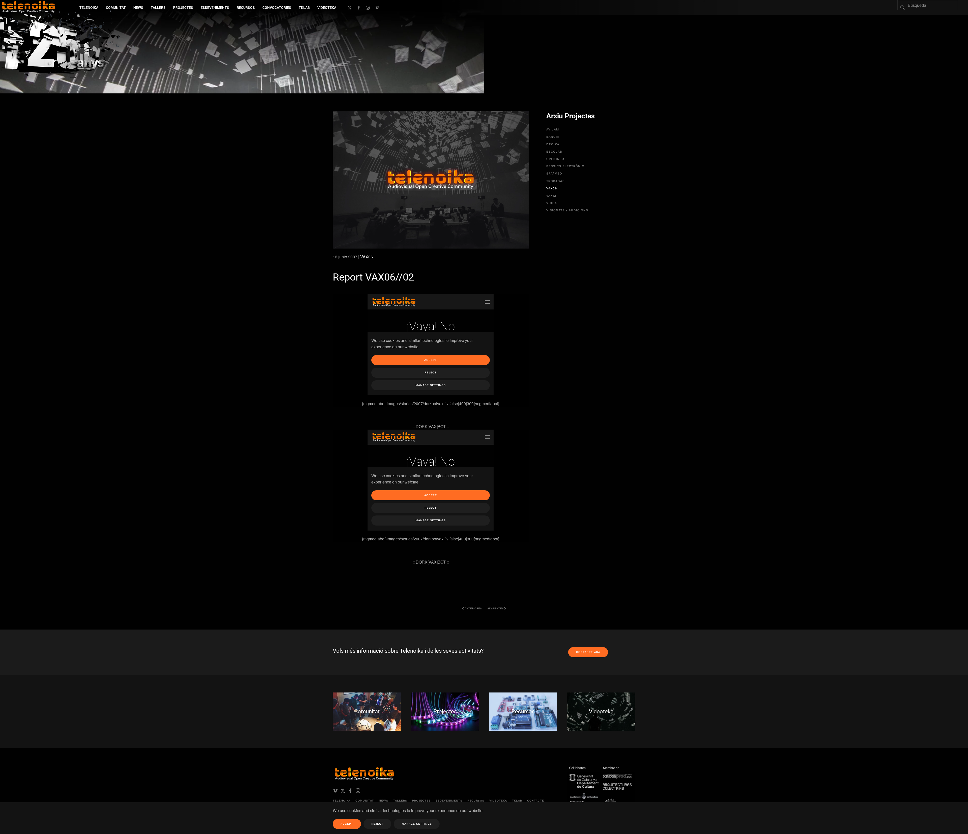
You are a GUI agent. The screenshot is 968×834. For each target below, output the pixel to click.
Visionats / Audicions (567, 210)
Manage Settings (417, 823)
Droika (552, 144)
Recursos (475, 800)
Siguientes (495, 608)
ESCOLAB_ (555, 151)
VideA (551, 203)
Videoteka (326, 8)
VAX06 (366, 257)
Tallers (158, 8)
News (383, 800)
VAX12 (551, 195)
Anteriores (473, 608)
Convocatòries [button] (276, 8)
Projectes (421, 800)
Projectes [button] (183, 8)
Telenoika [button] (88, 8)
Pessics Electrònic (565, 166)
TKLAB (517, 800)
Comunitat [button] (116, 8)
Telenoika (341, 800)
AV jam (552, 129)
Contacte (535, 800)
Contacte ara (588, 652)
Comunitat (364, 800)
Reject (377, 823)
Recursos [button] (246, 8)
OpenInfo (555, 159)
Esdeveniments (449, 800)
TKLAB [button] (304, 8)
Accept (347, 823)
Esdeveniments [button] (215, 8)
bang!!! (552, 136)
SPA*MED (554, 173)
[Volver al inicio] (69, 42)
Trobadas (555, 181)
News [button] (138, 8)
